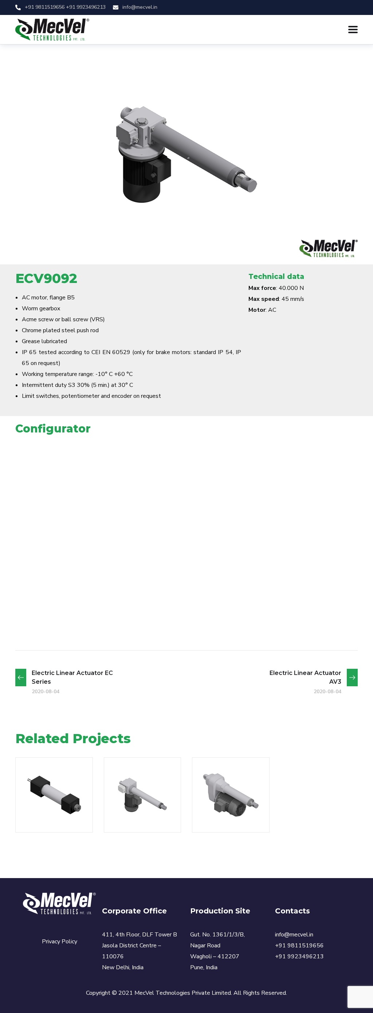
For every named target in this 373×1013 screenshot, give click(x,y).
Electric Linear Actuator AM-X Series (50, 763)
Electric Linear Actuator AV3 (139, 778)
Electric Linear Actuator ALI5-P (227, 778)
